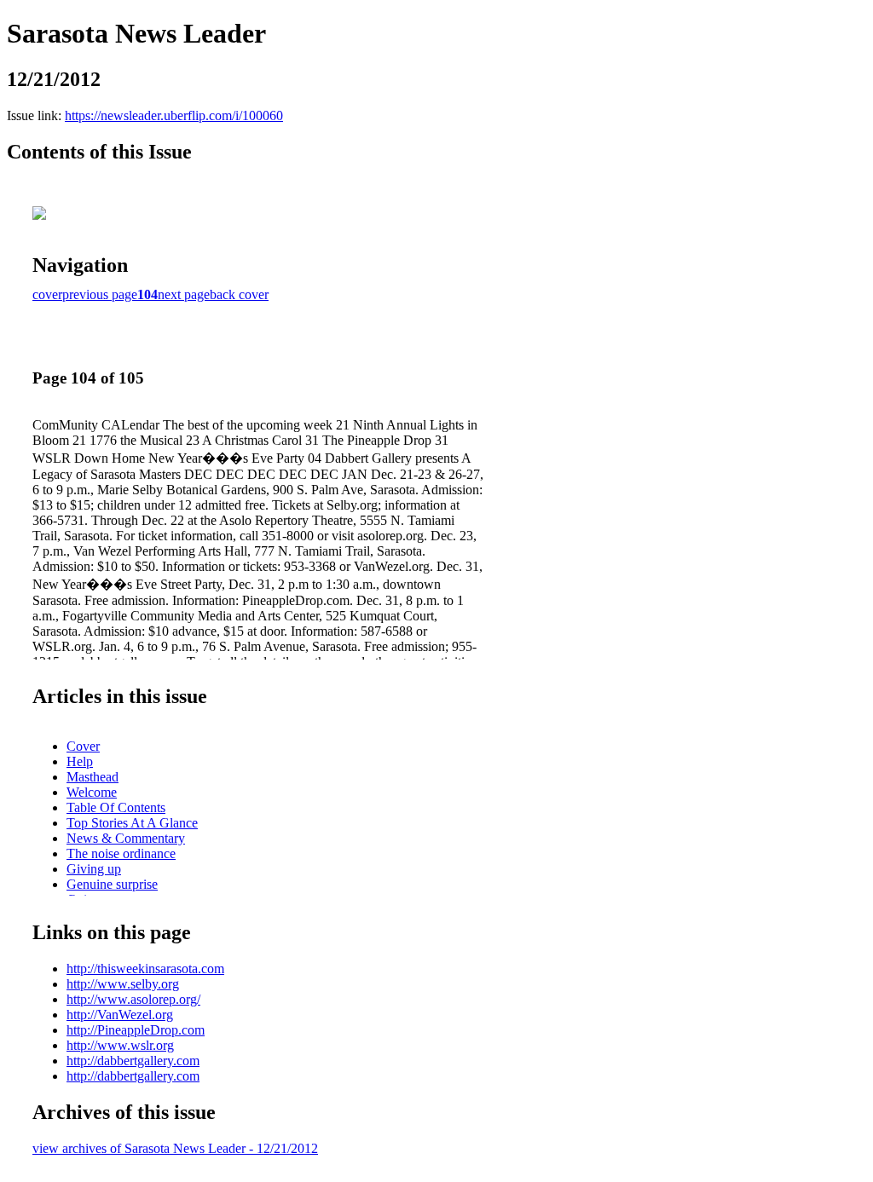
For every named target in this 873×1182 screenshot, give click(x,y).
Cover (83, 746)
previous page (99, 294)
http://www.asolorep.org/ (133, 999)
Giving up (93, 869)
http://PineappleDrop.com (135, 1030)
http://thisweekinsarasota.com (145, 968)
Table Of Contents (115, 807)
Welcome (91, 792)
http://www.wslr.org (120, 1045)
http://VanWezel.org (119, 1014)
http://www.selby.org (122, 984)
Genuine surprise (112, 884)
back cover (239, 294)
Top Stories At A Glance (132, 823)
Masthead (92, 777)
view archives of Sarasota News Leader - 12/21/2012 (175, 1148)
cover (47, 294)
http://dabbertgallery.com (132, 1060)
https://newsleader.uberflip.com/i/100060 (174, 115)
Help (79, 761)
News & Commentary (125, 838)
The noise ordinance (121, 853)
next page (184, 294)
